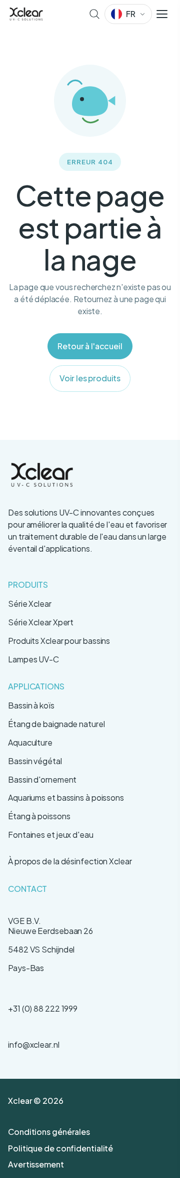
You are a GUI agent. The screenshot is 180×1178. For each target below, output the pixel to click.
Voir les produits (90, 378)
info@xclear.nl (34, 1044)
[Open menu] (162, 14)
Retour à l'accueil (90, 346)
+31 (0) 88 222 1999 (43, 1008)
